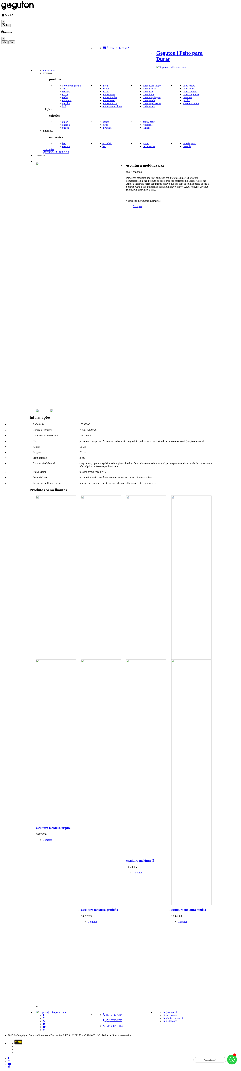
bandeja (66, 91)
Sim (11, 42)
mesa (105, 85)
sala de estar (149, 146)
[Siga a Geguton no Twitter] (44, 1024)
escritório (107, 143)
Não (4, 42)
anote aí (66, 124)
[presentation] (36, 1006)
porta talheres (190, 91)
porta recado (149, 106)
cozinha (66, 146)
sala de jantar (189, 143)
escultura (66, 100)
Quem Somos (170, 1015)
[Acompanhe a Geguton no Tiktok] (44, 1029)
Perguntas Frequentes (174, 1018)
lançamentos (49, 70)
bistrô (105, 124)
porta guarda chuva (112, 106)
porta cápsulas (109, 97)
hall (104, 146)
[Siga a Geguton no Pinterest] (44, 1021)
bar (64, 143)
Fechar (6, 25)
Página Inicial (170, 1012)
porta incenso (149, 88)
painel (105, 88)
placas (105, 91)
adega (65, 88)
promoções (48, 149)
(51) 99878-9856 (114, 1025)
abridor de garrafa (71, 85)
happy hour (148, 121)
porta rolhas (189, 88)
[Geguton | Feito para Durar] (51, 1012)
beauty (105, 121)
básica (65, 127)
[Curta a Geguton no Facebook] (43, 1015)
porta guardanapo (152, 85)
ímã (64, 106)
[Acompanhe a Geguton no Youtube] (44, 1026)
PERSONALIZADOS (57, 152)
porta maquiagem (152, 97)
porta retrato (189, 85)
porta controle (109, 103)
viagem (146, 127)
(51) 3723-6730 (113, 1020)
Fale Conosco (170, 1021)
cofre (65, 97)
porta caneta (108, 94)
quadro (186, 100)
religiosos (147, 124)
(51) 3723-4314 (113, 1014)
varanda (187, 146)
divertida (106, 127)
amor (65, 121)
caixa (65, 94)
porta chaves (108, 100)
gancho (66, 103)
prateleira (187, 97)
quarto (146, 143)
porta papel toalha (152, 103)
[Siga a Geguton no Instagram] (44, 1018)
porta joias (148, 91)
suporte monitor (191, 103)
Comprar (137, 206)
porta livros (148, 94)
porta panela (149, 100)
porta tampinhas (191, 94)
